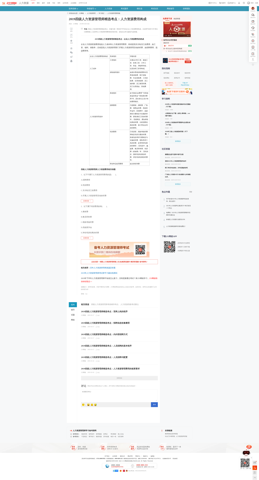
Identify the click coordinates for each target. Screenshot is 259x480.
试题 (73, 315)
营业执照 (175, 458)
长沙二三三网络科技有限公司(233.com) (129, 461)
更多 (190, 192)
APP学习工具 (83, 3)
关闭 (251, 457)
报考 (73, 305)
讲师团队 (186, 9)
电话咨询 (253, 37)
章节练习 (91, 436)
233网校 (81, 13)
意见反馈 (255, 472)
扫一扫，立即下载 (255, 468)
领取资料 (253, 24)
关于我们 (107, 456)
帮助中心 (137, 456)
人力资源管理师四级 (113, 13)
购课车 (223, 3)
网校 (73, 320)
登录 (252, 3)
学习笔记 (101, 13)
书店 (53, 3)
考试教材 (113, 434)
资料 (58, 3)
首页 (33, 3)
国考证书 (177, 78)
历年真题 (106, 436)
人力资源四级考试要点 (129, 304)
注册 (256, 3)
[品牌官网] (115, 471)
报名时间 (187, 73)
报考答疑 (187, 78)
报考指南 (72, 9)
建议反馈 (253, 56)
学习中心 (214, 3)
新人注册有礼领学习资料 (169, 84)
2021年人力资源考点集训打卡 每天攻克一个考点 (177, 207)
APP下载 (253, 50)
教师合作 (122, 456)
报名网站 (166, 78)
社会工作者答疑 (170, 436)
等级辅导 (90, 9)
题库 (43, 3)
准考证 (105, 434)
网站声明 (130, 456)
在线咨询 (253, 11)
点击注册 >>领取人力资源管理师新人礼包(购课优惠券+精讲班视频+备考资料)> (119, 262)
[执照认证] (121, 471)
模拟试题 (99, 436)
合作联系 (65, 3)
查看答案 (86, 201)
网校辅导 (170, 9)
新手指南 (166, 73)
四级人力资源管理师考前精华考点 (104, 304)
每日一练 (113, 436)
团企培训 (253, 43)
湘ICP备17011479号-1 (154, 458)
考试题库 (124, 9)
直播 (48, 3)
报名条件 (177, 73)
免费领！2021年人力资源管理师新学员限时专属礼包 (176, 214)
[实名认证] (124, 471)
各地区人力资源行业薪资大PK (174, 220)
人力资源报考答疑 (181, 436)
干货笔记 (84, 436)
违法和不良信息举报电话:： (93, 458)
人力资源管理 (91, 13)
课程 (38, 3)
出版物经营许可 (166, 458)
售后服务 (253, 30)
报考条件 (91, 434)
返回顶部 (255, 477)
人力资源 (24, 3)
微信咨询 (253, 17)
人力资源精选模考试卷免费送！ (174, 226)
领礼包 (139, 9)
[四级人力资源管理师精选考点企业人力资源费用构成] (119, 243)
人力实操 (108, 9)
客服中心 (233, 3)
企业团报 (73, 3)
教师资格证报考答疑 (171, 434)
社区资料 (121, 436)
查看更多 (119, 378)
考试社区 (154, 9)
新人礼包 (121, 434)
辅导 (73, 310)
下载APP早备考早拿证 (185, 84)
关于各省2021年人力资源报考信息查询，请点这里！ (176, 200)
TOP (253, 60)
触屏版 (152, 456)
